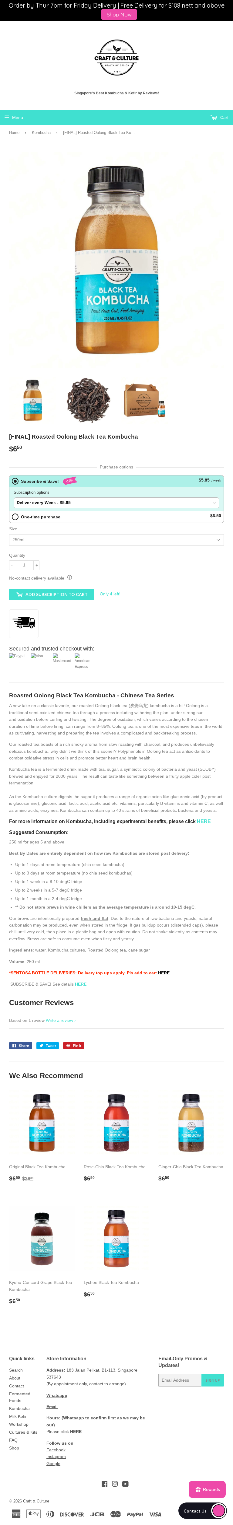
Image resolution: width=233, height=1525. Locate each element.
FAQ (13, 1440)
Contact (16, 1385)
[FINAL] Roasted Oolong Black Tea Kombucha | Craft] (116, 57)
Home (14, 132)
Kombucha (41, 132)
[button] (202, 1510)
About (14, 1378)
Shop (14, 1448)
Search (16, 1370)
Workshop (19, 1424)
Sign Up (212, 1380)
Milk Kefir (18, 1416)
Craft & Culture (36, 1501)
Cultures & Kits (23, 1432)
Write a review (59, 1020)
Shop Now (119, 14)
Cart (223, 117)
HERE (164, 972)
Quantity (17, 555)
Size (13, 528)
